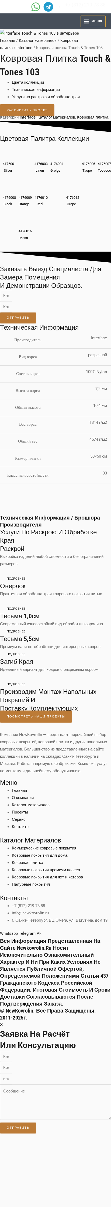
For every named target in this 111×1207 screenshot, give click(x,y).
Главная (7, 40)
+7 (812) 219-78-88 (85, 4)
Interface (24, 47)
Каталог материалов (38, 40)
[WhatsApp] (36, 7)
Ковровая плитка (92, 117)
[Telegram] (48, 7)
